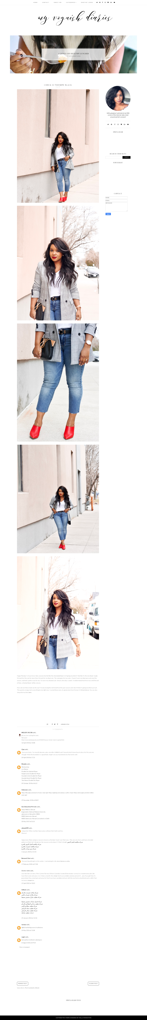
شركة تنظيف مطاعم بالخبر (29, 906)
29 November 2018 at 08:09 (30, 800)
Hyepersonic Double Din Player (31, 773)
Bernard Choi (26, 858)
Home (35, 2)
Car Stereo (25, 769)
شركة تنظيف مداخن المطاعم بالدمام (32, 904)
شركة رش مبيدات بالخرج (29, 849)
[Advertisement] (58, 965)
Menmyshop (25, 767)
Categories (70, 2)
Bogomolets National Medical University (34, 812)
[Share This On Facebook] (51, 724)
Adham (24, 890)
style (67, 724)
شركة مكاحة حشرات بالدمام (30, 893)
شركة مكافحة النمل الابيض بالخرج (31, 844)
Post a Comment (25, 947)
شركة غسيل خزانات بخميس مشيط (32, 901)
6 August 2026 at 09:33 (29, 943)
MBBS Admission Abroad (29, 816)
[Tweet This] (54, 724)
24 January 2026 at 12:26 (29, 918)
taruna (24, 924)
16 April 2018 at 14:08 (28, 743)
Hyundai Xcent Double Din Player (32, 778)
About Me (58, 2)
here (30, 692)
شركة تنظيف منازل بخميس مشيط (31, 897)
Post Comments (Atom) (32, 988)
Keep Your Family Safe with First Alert (73, 53)
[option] (73, 54)
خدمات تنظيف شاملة (28, 913)
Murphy (24, 764)
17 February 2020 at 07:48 (30, 864)
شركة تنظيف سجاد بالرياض (29, 908)
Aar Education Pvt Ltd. (29, 806)
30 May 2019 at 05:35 (28, 821)
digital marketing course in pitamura (32, 927)
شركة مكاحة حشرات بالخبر (30, 895)
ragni (23, 937)
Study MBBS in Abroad (28, 809)
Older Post (93, 983)
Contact (45, 2)
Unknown (25, 790)
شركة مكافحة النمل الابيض (75, 842)
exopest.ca (31, 880)
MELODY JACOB (27, 732)
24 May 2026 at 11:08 (28, 930)
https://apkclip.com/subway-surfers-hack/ (61, 793)
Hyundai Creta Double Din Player (32, 776)
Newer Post (22, 983)
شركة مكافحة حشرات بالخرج (30, 846)
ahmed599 (25, 828)
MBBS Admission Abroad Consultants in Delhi (35, 818)
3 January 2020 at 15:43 (29, 852)
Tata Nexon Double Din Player (31, 780)
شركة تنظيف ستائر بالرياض (29, 910)
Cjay (23, 749)
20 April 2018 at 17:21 (28, 757)
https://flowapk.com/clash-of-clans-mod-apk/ (35, 793)
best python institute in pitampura (32, 940)
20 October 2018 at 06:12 (29, 783)
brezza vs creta (65, 861)
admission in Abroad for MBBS (31, 814)
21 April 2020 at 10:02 (28, 883)
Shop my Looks (87, 2)
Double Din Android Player (30, 771)
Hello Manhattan (85, 1018)
